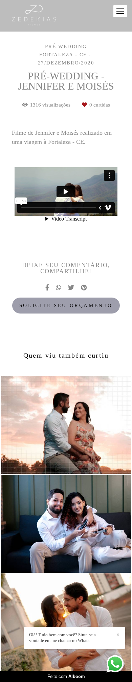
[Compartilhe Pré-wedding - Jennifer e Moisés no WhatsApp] (58, 287)
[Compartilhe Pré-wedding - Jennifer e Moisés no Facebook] (47, 287)
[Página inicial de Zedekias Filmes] (39, 15)
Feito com (66, 676)
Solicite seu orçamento (66, 305)
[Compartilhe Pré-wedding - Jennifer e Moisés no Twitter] (71, 287)
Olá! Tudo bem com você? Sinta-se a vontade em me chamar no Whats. (62, 637)
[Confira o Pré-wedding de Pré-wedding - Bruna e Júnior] (66, 425)
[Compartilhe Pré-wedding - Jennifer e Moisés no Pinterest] (84, 287)
